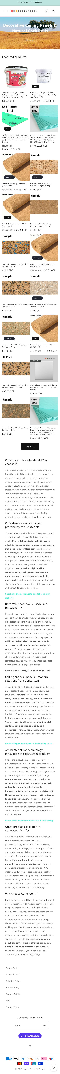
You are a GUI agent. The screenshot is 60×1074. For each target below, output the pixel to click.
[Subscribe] (44, 1025)
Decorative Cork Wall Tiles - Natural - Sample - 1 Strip (41, 184)
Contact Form (12, 1007)
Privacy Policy (12, 968)
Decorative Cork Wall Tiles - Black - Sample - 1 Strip (16, 305)
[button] (6, 11)
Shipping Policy (13, 981)
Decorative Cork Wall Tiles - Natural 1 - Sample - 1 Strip (41, 225)
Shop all (30, 39)
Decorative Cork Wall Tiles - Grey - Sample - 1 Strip (15, 429)
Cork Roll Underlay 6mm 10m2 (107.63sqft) (42, 265)
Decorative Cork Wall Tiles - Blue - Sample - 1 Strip (15, 265)
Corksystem (25, 1069)
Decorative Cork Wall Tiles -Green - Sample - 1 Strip (16, 346)
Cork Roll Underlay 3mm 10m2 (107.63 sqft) (14, 184)
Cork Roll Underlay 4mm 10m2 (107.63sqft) (14, 225)
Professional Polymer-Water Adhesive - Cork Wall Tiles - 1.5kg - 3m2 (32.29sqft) (43, 95)
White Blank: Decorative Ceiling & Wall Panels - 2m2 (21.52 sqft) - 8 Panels (43, 387)
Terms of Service (13, 974)
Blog (8, 1000)
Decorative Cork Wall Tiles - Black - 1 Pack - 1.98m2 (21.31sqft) (16, 386)
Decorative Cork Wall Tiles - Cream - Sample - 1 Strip (44, 305)
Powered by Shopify (37, 1069)
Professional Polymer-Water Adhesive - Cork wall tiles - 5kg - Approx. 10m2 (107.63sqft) (15, 95)
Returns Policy (12, 987)
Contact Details (13, 994)
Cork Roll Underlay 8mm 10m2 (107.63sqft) (42, 346)
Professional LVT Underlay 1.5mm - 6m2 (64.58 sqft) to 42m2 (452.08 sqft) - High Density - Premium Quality (15, 138)
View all (30, 446)
